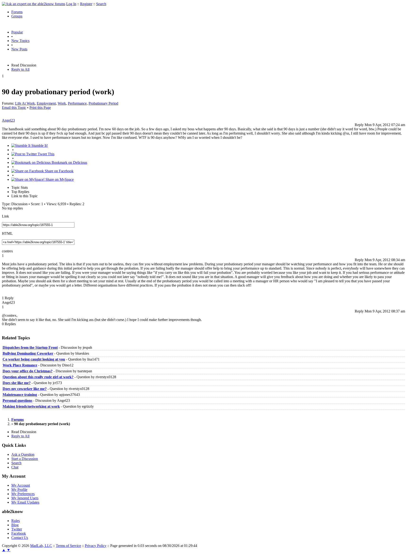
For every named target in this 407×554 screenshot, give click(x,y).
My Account (20, 485)
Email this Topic (14, 108)
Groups (16, 16)
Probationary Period (103, 103)
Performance (77, 103)
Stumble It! (39, 146)
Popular (17, 32)
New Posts (19, 49)
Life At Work (25, 103)
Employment (46, 103)
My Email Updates (25, 502)
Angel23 (8, 120)
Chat (14, 467)
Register (86, 4)
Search (101, 4)
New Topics (20, 41)
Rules (15, 521)
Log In (71, 4)
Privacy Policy (95, 546)
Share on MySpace (59, 179)
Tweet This (45, 154)
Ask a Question (22, 454)
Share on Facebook (58, 171)
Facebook (18, 533)
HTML (7, 233)
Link (5, 216)
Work (62, 103)
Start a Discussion (24, 459)
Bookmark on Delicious (69, 162)
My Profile (19, 490)
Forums (17, 12)
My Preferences (23, 494)
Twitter (16, 529)
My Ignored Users (24, 498)
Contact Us (19, 538)
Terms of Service (68, 546)
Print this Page (40, 108)
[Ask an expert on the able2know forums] (33, 4)
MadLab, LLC (41, 546)
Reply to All (20, 69)
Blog (15, 525)
